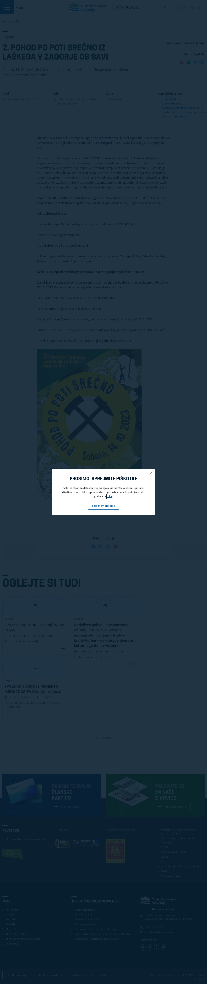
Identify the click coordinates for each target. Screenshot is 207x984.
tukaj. (110, 496)
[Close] (151, 472)
